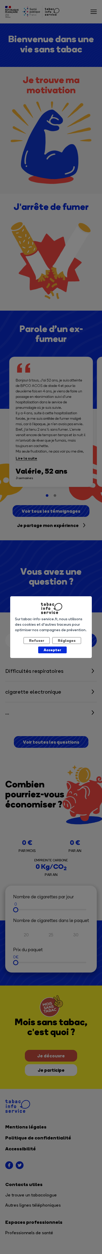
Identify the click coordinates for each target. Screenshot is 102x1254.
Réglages (67, 640)
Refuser (36, 640)
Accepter (52, 649)
